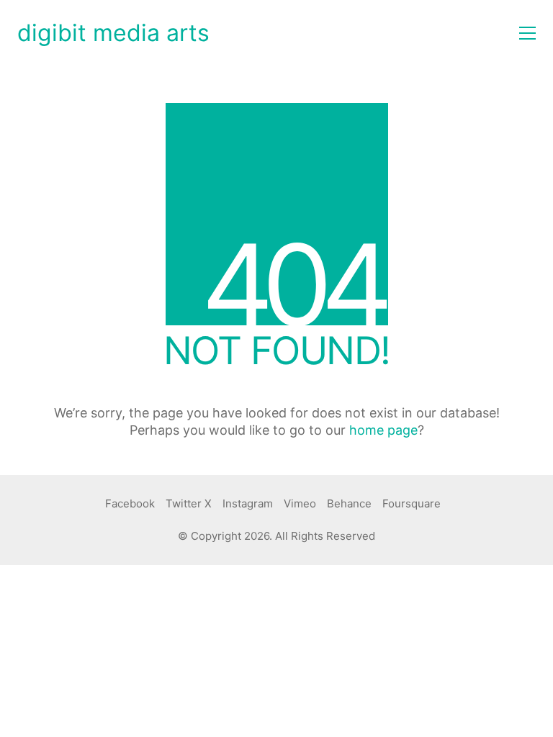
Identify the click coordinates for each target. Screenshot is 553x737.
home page (383, 430)
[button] (527, 33)
